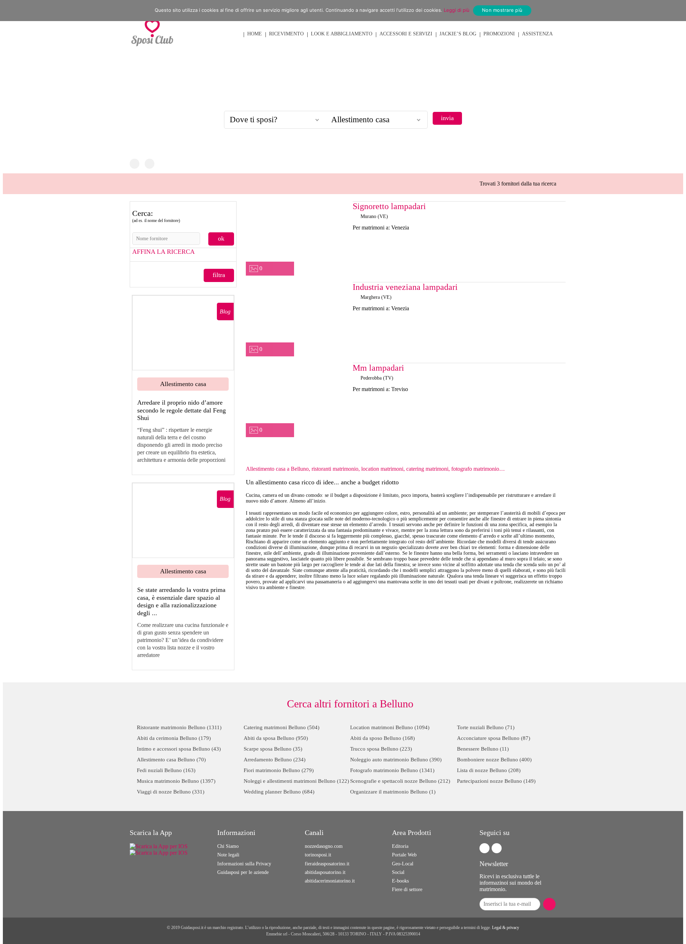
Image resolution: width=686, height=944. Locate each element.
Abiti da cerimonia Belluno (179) (174, 738)
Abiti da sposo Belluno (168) (382, 738)
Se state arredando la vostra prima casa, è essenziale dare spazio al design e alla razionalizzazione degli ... (181, 601)
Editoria (400, 846)
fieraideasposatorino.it (327, 863)
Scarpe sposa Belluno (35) (273, 749)
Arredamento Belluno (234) (274, 759)
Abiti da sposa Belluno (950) (276, 738)
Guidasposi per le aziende (243, 872)
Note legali (228, 854)
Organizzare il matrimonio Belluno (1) (393, 792)
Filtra (219, 274)
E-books (400, 881)
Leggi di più (456, 10)
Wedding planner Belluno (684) (279, 792)
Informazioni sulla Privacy (244, 863)
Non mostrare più (502, 10)
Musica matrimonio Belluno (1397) (176, 781)
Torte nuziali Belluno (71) (485, 727)
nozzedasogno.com (324, 846)
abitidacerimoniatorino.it (330, 881)
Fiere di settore (407, 889)
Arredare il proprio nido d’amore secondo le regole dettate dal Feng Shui (181, 410)
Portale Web (404, 854)
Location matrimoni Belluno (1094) (389, 727)
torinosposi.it (318, 854)
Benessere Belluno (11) (483, 749)
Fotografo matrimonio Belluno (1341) (392, 770)
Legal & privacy (505, 927)
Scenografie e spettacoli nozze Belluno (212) (400, 781)
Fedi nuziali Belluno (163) (166, 770)
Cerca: (156, 216)
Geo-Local (402, 863)
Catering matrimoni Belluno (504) (281, 727)
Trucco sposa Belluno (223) (381, 749)
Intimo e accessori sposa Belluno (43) (179, 749)
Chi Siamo (228, 846)
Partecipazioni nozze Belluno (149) (496, 781)
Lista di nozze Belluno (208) (489, 770)
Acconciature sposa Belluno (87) (493, 738)
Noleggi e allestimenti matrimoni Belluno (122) (296, 781)
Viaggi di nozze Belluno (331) (170, 792)
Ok (221, 238)
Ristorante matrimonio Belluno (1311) (179, 727)
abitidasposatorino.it (325, 872)
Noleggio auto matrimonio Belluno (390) (396, 759)
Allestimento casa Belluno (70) (171, 759)
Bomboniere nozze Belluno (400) (494, 759)
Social (398, 872)
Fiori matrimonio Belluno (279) (279, 770)
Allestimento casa (183, 383)
